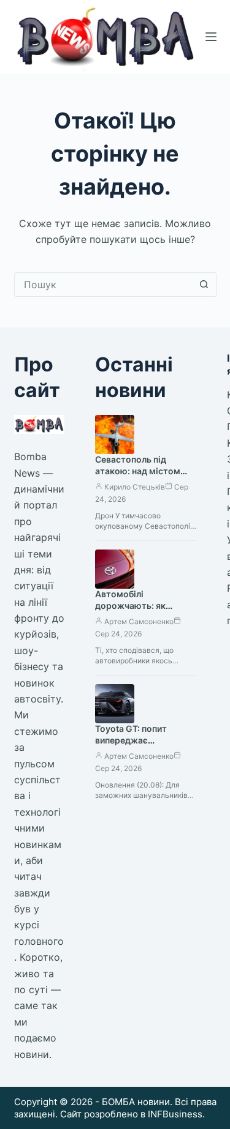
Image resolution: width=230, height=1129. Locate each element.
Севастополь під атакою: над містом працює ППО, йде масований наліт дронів (145, 476)
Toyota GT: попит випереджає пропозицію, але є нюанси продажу (133, 746)
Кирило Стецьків (134, 486)
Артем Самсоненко (139, 621)
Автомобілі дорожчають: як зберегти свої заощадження (130, 611)
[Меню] (211, 36)
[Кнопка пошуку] (204, 284)
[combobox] (104, 284)
